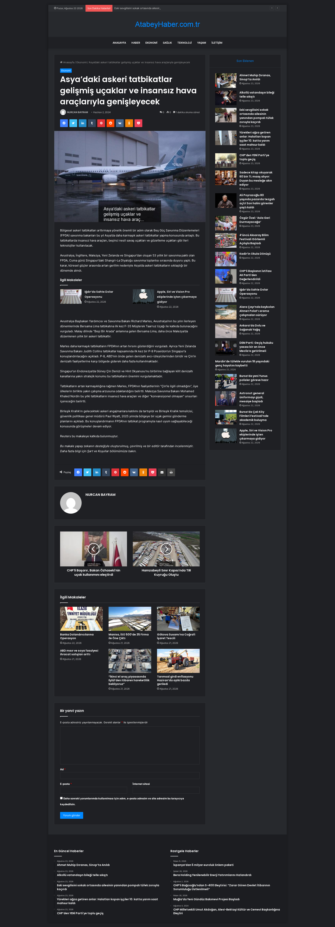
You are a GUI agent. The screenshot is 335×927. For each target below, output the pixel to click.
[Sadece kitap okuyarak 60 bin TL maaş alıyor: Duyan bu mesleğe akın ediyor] (226, 178)
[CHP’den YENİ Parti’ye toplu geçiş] (226, 160)
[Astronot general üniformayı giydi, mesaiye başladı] (226, 398)
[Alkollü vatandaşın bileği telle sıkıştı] (226, 98)
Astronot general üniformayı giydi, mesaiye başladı (251, 397)
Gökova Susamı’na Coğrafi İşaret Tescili (176, 636)
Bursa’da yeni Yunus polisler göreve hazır (254, 378)
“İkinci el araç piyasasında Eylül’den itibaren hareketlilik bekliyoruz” (129, 680)
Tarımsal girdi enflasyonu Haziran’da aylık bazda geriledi (175, 680)
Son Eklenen (245, 61)
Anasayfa (119, 42)
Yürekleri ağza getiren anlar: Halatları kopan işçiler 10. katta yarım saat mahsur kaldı (255, 139)
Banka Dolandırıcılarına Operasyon (77, 636)
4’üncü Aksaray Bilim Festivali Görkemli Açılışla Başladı (254, 239)
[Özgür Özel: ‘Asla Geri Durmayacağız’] (226, 223)
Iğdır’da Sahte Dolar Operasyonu (253, 292)
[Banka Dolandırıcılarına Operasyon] (81, 619)
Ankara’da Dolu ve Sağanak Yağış (252, 328)
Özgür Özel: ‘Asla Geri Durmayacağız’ (254, 220)
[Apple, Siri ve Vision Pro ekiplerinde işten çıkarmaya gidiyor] (143, 296)
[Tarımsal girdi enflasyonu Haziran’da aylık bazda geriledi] (178, 661)
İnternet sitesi (141, 783)
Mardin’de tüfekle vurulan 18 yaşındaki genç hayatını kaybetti (242, 363)
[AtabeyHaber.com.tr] (167, 24)
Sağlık (167, 42)
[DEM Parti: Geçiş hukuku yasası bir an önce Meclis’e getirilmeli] (226, 348)
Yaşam (201, 42)
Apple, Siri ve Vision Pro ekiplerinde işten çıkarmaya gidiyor (177, 297)
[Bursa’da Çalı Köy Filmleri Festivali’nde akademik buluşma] (226, 417)
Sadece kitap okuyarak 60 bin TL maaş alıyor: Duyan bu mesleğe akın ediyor (255, 179)
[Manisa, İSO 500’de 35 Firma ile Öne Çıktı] (130, 619)
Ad (63, 769)
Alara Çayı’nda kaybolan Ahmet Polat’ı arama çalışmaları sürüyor (257, 311)
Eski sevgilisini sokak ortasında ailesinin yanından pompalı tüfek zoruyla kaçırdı (161, 8)
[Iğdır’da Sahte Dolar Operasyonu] (71, 296)
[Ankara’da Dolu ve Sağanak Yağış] (226, 331)
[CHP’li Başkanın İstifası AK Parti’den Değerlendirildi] (226, 276)
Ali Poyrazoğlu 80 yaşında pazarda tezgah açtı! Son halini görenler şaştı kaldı (257, 201)
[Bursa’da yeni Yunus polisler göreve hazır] (226, 381)
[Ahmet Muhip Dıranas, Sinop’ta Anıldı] (226, 80)
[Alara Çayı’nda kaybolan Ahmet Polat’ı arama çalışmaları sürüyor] (226, 312)
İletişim (217, 42)
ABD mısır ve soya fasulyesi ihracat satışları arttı (79, 652)
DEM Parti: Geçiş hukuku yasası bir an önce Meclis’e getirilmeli (256, 347)
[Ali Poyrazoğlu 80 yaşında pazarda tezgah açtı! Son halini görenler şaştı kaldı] (226, 200)
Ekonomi (151, 42)
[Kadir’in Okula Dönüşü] (226, 259)
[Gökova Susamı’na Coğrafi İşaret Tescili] (178, 619)
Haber (135, 42)
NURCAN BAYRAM (77, 112)
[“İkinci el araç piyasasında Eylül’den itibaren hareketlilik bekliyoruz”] (130, 661)
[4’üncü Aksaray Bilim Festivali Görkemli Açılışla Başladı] (226, 240)
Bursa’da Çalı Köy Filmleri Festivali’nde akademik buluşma (254, 416)
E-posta (66, 783)
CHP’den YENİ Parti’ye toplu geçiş (254, 157)
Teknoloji (184, 42)
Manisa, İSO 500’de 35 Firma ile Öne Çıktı (129, 636)
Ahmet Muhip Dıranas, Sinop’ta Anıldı (255, 77)
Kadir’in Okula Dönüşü (255, 254)
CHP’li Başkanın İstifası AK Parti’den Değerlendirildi (255, 275)
